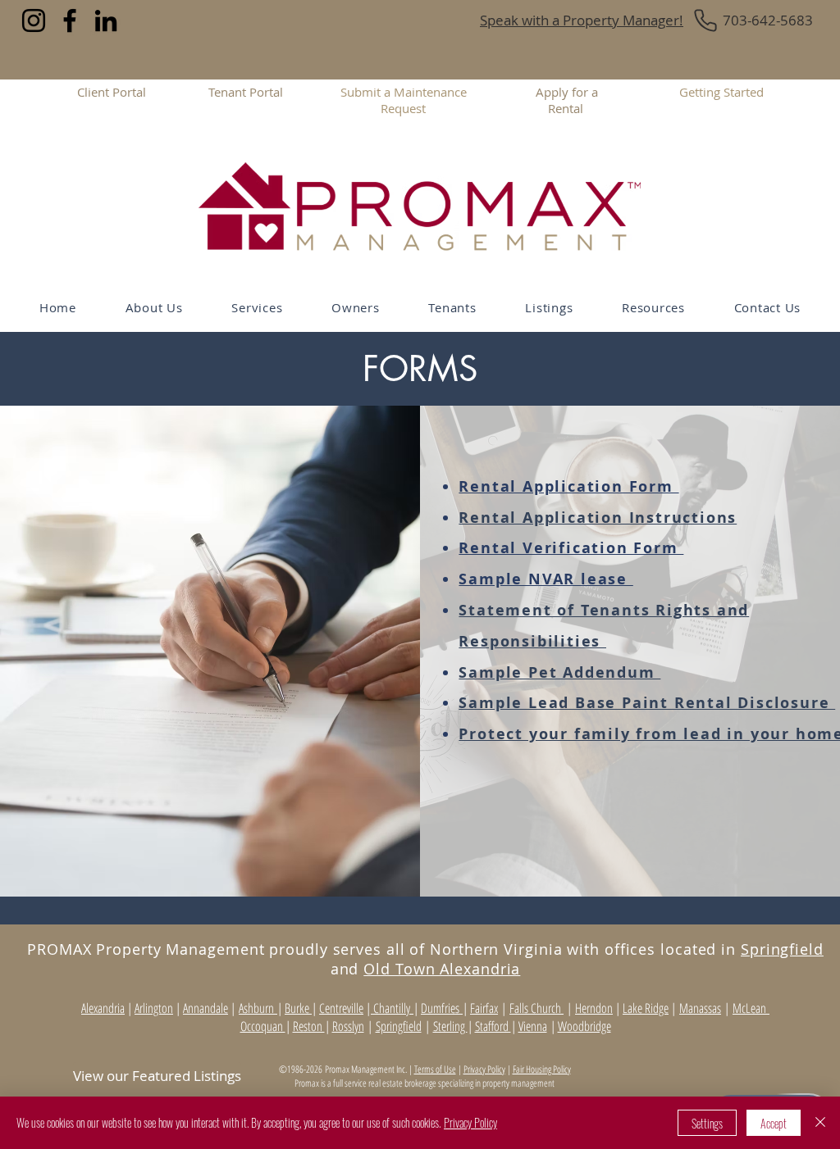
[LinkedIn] (105, 20)
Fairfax (484, 1008)
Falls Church (536, 1008)
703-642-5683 (768, 20)
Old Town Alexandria (441, 969)
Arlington (154, 1008)
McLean (751, 1008)
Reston (309, 1026)
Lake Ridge (646, 1008)
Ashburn (258, 1008)
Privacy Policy (484, 1069)
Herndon (594, 1008)
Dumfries (442, 1008)
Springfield (782, 949)
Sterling (450, 1026)
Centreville (341, 1008)
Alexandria (103, 1008)
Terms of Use (435, 1069)
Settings (707, 1123)
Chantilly (392, 1008)
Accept (773, 1123)
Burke (298, 1008)
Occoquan (262, 1026)
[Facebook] (69, 20)
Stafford (493, 1026)
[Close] (820, 1123)
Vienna (532, 1026)
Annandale (205, 1008)
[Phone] (705, 20)
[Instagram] (33, 20)
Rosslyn (348, 1026)
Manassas (700, 1008)
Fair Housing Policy (542, 1069)
